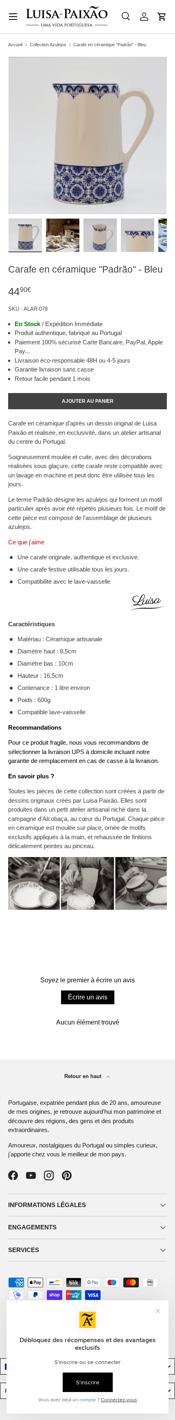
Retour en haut (83, 1076)
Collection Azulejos (48, 45)
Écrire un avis (87, 997)
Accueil (15, 45)
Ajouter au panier (88, 401)
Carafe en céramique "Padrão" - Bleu (109, 45)
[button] (162, 17)
